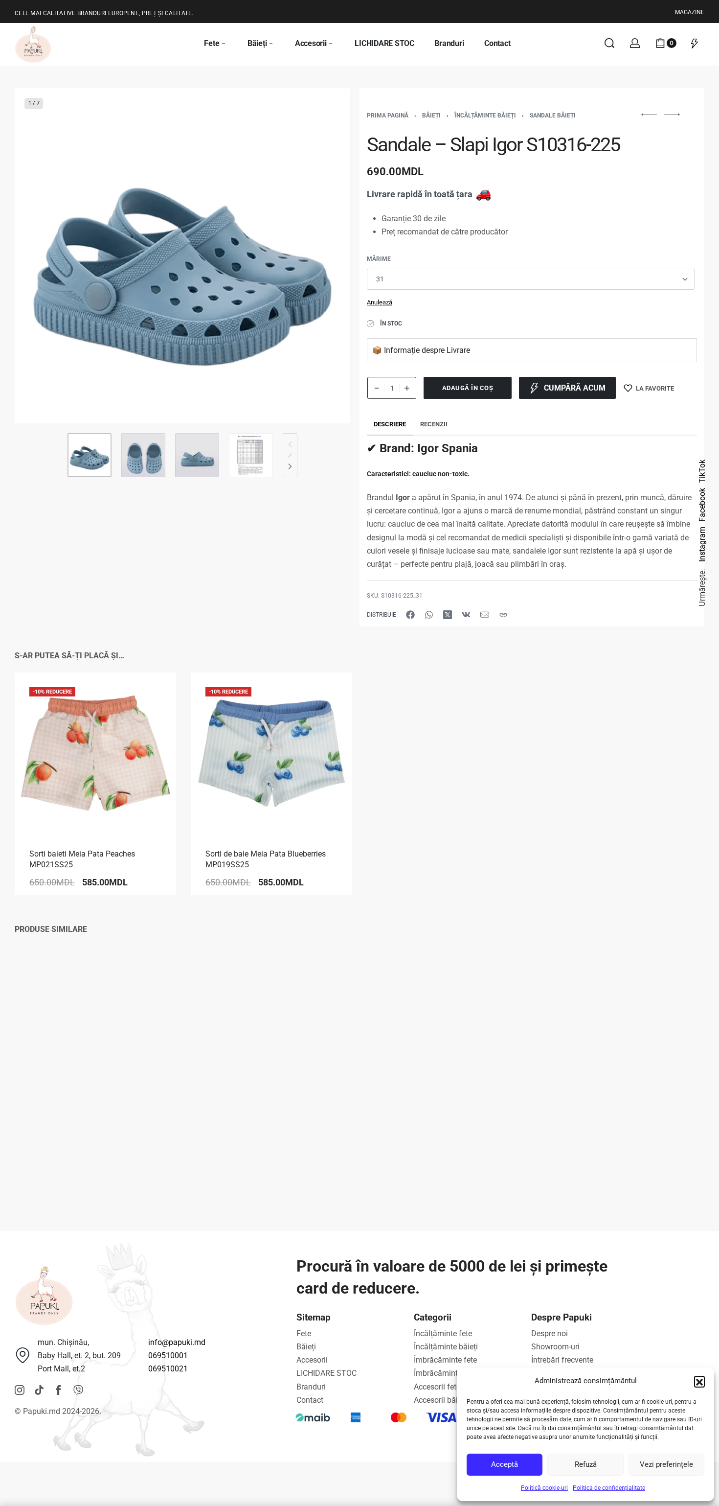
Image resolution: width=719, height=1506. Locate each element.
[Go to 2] (143, 455)
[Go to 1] (89, 455)
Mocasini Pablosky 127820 (77, 1147)
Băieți (431, 115)
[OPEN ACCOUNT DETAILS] (634, 43)
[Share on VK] (466, 614)
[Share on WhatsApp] (429, 614)
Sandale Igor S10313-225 (426, 1147)
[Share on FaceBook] (410, 614)
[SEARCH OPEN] (609, 43)
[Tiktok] (39, 1390)
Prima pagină (387, 115)
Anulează (379, 302)
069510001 (168, 1355)
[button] (699, 1381)
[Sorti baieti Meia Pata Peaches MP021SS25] (95, 753)
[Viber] (78, 1390)
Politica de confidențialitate (609, 1487)
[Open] (694, 43)
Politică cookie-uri (544, 1487)
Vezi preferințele (666, 1464)
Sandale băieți (553, 115)
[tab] (390, 424)
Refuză (586, 1464)
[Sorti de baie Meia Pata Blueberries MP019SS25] (271, 753)
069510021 (168, 1368)
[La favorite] (153, 695)
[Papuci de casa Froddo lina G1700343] (623, 1052)
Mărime (379, 258)
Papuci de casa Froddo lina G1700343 (624, 1147)
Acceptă (504, 1464)
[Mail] (484, 614)
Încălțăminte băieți (485, 115)
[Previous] (41, 256)
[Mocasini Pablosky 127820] (95, 1052)
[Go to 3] (197, 455)
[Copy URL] (503, 614)
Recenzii (434, 424)
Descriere (390, 424)
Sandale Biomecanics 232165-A (261, 1147)
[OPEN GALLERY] (182, 255)
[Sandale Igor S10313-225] (447, 1052)
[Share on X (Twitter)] (447, 614)
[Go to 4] (251, 455)
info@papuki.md (176, 1342)
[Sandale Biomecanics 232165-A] (271, 1052)
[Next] (323, 256)
